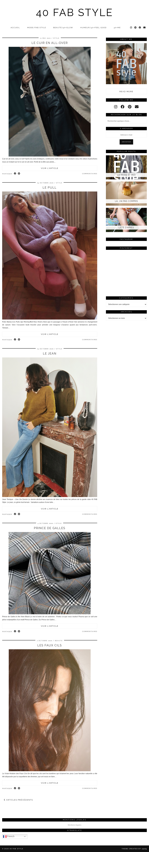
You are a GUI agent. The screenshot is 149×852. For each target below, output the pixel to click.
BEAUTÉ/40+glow (63, 28)
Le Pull (50, 187)
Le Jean (49, 353)
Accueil (15, 28)
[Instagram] (131, 27)
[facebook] (122, 107)
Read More (126, 91)
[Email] (144, 27)
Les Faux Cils (49, 645)
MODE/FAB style (36, 28)
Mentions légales (74, 825)
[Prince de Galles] (50, 614)
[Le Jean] (49, 496)
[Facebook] (140, 27)
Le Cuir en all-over (50, 43)
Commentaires (89, 173)
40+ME (117, 28)
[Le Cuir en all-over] (50, 156)
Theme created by (134, 849)
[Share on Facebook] (15, 173)
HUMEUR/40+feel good (93, 28)
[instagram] (115, 107)
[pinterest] (129, 107)
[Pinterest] (135, 27)
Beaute (59, 640)
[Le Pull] (49, 319)
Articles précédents (19, 800)
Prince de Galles (49, 528)
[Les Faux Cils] (50, 771)
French (10, 836)
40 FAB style (74, 12)
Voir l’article (49, 168)
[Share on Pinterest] (19, 173)
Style (56, 38)
